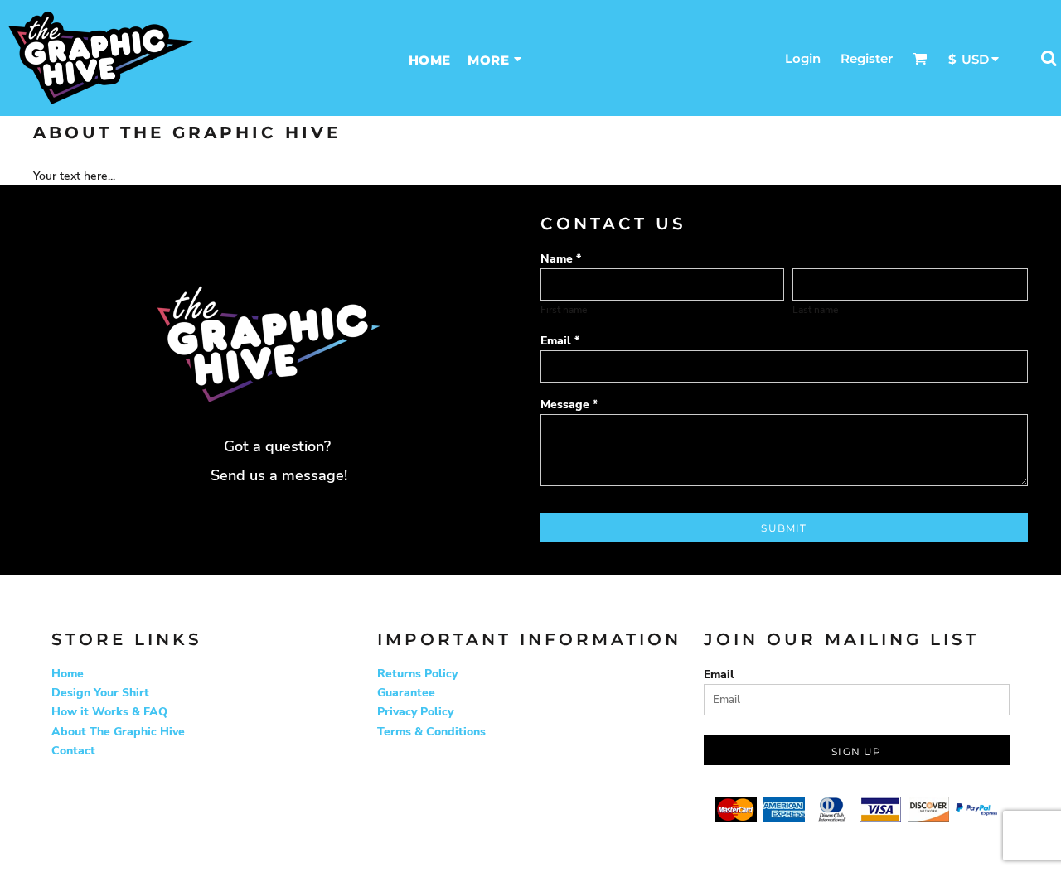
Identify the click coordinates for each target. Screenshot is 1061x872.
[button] (920, 58)
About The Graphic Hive (118, 732)
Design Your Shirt (100, 693)
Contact (73, 751)
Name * (560, 259)
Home (67, 674)
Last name (815, 309)
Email (719, 674)
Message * (569, 404)
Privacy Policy (415, 712)
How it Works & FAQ (109, 712)
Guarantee (406, 693)
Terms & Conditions (431, 732)
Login (803, 58)
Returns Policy (417, 674)
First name (563, 309)
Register (867, 58)
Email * (559, 341)
